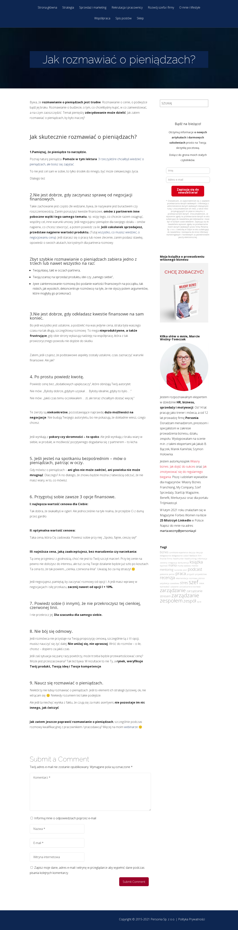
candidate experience (178, 552)
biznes (164, 552)
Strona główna (47, 7)
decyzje (199, 552)
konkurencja (183, 562)
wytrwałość (165, 586)
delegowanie (165, 555)
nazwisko (178, 570)
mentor (195, 565)
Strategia (68, 7)
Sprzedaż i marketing (92, 7)
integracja (172, 562)
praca (181, 573)
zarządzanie (173, 590)
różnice (201, 578)
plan (185, 570)
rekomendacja (182, 578)
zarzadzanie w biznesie (189, 586)
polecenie (164, 574)
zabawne (174, 586)
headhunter (178, 558)
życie (199, 601)
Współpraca (102, 18)
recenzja (167, 577)
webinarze (131, 727)
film (200, 555)
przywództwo (201, 574)
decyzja (192, 552)
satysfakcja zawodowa (169, 583)
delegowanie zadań (180, 555)
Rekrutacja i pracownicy (127, 7)
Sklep (140, 18)
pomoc (172, 574)
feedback (193, 555)
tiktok (201, 583)
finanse (163, 558)
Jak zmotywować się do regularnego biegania (183, 471)
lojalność (164, 565)
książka (196, 562)
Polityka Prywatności (191, 919)
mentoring (166, 570)
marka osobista (184, 565)
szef (193, 582)
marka (172, 565)
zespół (189, 601)
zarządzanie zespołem (179, 598)
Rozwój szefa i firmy (161, 7)
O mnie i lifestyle (189, 7)
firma (169, 558)
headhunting (190, 558)
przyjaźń (190, 574)
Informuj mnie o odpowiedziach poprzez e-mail (65, 818)
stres (184, 582)
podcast (195, 569)
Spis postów (123, 18)
